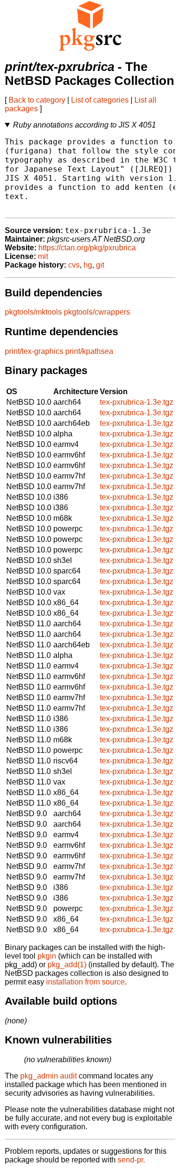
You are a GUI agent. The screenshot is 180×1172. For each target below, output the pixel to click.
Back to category (37, 100)
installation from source (85, 982)
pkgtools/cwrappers (97, 312)
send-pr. (131, 1160)
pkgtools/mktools (33, 312)
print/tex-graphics (34, 351)
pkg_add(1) (67, 965)
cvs (74, 265)
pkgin (46, 956)
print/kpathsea (89, 351)
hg (88, 265)
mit (43, 256)
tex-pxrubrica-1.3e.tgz (136, 402)
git (100, 265)
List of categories (100, 100)
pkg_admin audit (48, 1076)
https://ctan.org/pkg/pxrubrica (87, 248)
